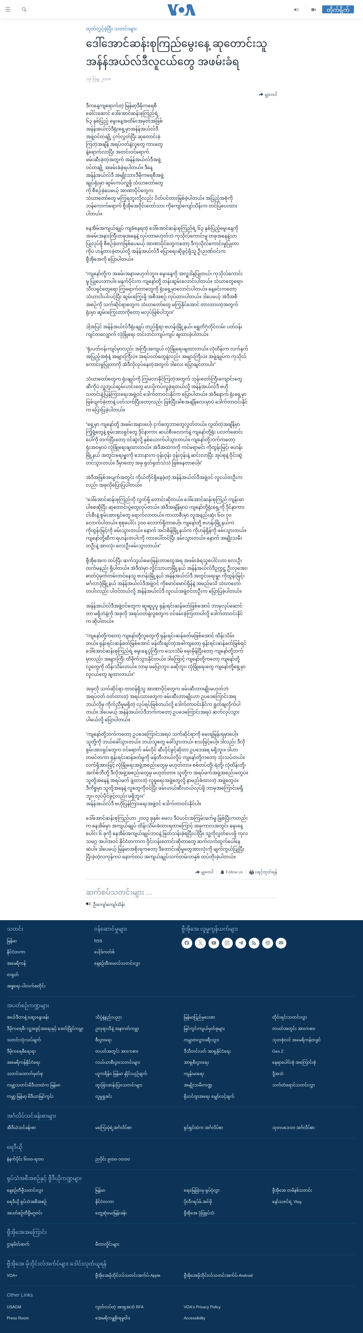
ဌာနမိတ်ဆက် (18, 1244)
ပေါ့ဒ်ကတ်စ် (104, 952)
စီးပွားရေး (103, 1040)
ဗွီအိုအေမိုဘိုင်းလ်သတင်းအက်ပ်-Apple (128, 1275)
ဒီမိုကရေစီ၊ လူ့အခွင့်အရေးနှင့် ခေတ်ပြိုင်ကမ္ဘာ (45, 1028)
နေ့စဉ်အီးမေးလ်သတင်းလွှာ (117, 963)
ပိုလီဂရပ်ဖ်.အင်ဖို (198, 1201)
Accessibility (194, 1318)
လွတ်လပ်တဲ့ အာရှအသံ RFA (119, 1307)
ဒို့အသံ (278, 1073)
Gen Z (278, 1051)
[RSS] (254, 943)
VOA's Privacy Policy (202, 1307)
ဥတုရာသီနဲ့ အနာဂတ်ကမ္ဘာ (117, 1028)
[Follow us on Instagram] (227, 943)
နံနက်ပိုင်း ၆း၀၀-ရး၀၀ (25, 1159)
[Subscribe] (281, 943)
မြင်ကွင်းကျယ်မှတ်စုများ (204, 1028)
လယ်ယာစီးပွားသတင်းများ (117, 1062)
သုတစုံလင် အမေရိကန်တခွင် (296, 1040)
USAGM (14, 1307)
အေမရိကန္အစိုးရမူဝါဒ (112, 1318)
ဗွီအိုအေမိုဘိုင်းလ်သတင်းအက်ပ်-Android (218, 1275)
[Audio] (296, 9)
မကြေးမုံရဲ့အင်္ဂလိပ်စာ (113, 1127)
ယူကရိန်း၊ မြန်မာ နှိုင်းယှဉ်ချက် (121, 1073)
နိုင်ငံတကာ (16, 952)
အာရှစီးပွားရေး (196, 1062)
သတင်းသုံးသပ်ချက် (24, 1040)
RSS (98, 941)
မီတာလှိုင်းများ (107, 1244)
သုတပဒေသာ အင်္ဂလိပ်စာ (293, 1127)
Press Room (18, 1318)
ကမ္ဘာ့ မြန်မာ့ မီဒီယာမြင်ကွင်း (30, 1096)
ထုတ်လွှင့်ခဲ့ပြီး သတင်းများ (111, 28)
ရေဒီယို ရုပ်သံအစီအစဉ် (27, 1201)
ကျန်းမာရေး (194, 1073)
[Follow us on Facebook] (187, 943)
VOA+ (12, 1275)
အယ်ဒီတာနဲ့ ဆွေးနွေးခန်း (28, 1017)
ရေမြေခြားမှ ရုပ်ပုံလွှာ (202, 1190)
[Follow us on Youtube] (213, 943)
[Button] (268, 95)
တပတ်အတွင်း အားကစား (116, 1051)
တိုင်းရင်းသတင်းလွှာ (289, 1017)
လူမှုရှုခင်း (103, 1096)
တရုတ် (13, 974)
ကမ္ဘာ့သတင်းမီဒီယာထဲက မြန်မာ (33, 1085)
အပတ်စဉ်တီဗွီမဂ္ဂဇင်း (24, 1212)
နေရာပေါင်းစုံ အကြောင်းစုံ (294, 1062)
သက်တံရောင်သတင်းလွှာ (293, 1085)
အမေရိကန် (16, 963)
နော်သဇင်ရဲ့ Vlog (286, 1201)
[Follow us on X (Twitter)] (200, 943)
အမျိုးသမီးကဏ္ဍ (198, 1085)
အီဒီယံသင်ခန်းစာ (21, 1127)
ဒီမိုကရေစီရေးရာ (21, 1051)
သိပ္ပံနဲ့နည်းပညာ (108, 1017)
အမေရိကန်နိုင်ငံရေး (23, 1062)
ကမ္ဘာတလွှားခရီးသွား (201, 1040)
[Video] (313, 9)
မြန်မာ (12, 941)
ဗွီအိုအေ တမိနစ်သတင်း (292, 1190)
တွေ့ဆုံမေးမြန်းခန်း (111, 1212)
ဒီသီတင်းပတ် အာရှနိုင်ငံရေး (207, 1051)
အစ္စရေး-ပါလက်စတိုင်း (26, 986)
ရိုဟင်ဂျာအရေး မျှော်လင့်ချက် (209, 1096)
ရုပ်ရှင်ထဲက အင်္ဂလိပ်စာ (203, 1127)
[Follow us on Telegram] (240, 943)
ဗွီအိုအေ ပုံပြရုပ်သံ (199, 1212)
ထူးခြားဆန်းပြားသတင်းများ (118, 1085)
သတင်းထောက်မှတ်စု (25, 1073)
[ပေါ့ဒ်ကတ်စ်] (267, 943)
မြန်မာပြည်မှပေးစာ (199, 1017)
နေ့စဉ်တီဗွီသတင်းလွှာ (25, 1190)
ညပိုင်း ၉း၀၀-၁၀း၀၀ (112, 1159)
